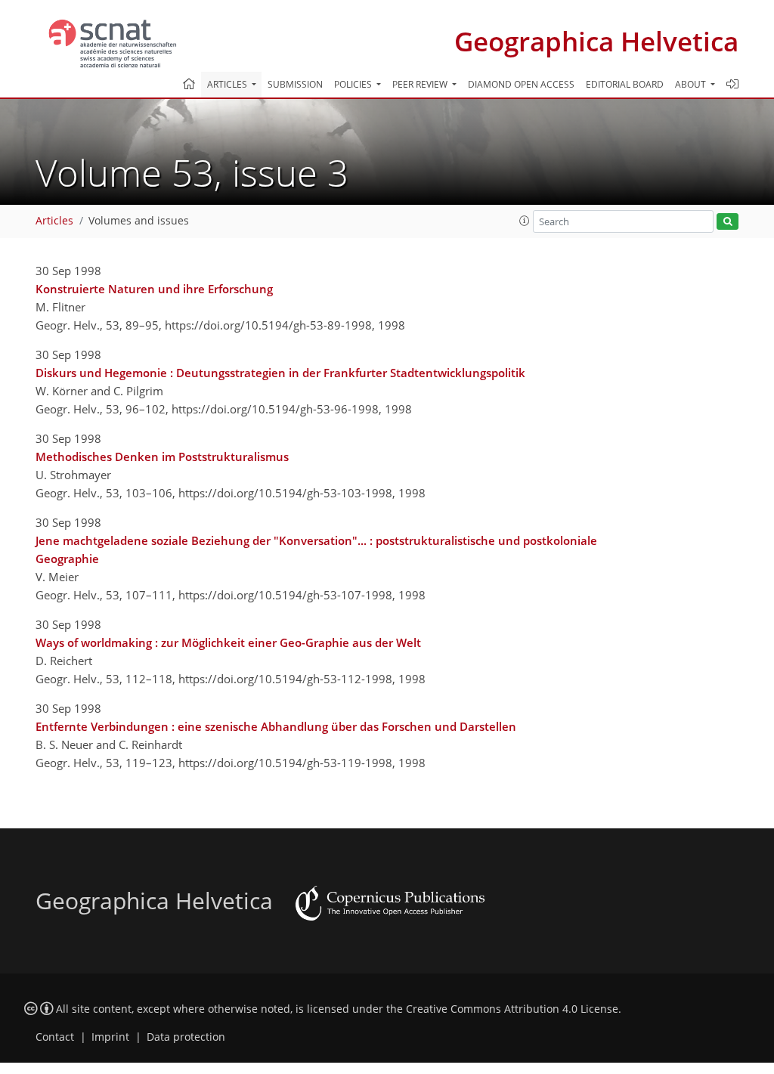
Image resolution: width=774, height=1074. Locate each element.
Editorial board (625, 84)
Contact (55, 1037)
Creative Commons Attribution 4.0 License (512, 1009)
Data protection (186, 1037)
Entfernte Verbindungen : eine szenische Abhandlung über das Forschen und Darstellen (276, 726)
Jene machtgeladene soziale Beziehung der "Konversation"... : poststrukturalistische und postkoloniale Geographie (316, 549)
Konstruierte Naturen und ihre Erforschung (154, 288)
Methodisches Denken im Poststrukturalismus (162, 456)
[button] (524, 220)
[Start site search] (727, 222)
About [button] (691, 84)
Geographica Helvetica (596, 41)
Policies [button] (354, 84)
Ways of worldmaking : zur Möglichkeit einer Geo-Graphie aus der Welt (228, 642)
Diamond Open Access (521, 84)
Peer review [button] (421, 84)
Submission (295, 84)
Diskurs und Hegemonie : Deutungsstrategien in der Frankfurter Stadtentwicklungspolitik (280, 372)
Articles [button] (228, 84)
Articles (54, 220)
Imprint (110, 1037)
